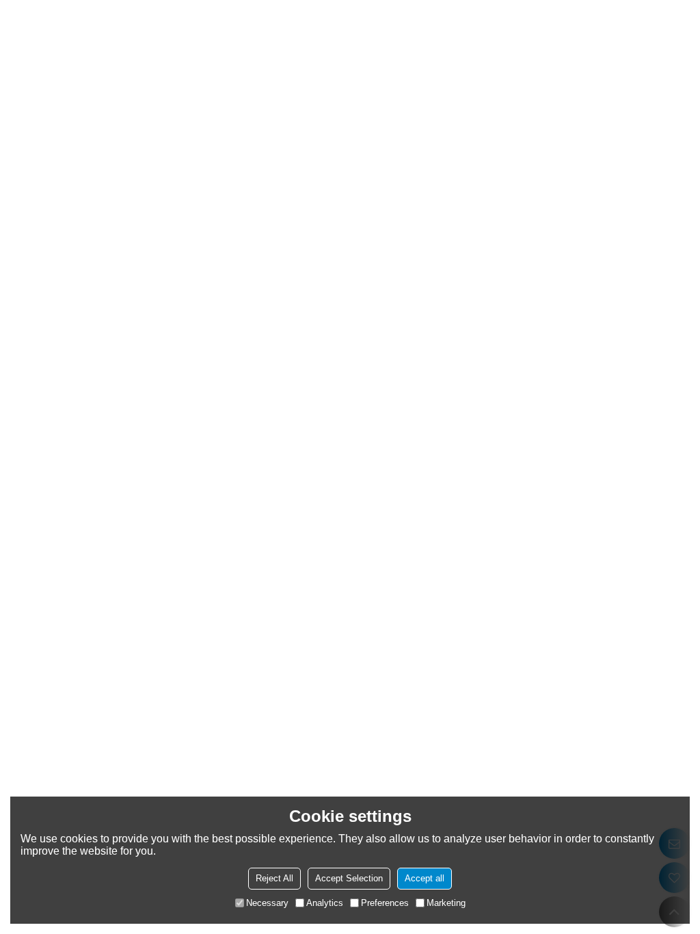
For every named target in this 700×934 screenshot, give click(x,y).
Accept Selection (349, 878)
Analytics (324, 903)
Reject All (274, 878)
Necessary (267, 903)
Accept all (424, 878)
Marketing (446, 903)
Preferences (385, 903)
